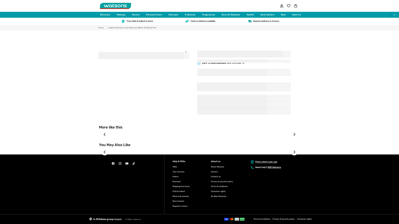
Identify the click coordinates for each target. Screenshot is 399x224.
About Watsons (217, 167)
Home (101, 28)
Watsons (137, 219)
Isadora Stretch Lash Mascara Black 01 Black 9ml (132, 28)
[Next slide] (294, 134)
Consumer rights (218, 191)
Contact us (216, 176)
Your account (178, 172)
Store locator (178, 201)
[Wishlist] (288, 5)
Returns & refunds (181, 196)
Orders (175, 176)
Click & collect (179, 191)
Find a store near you (266, 162)
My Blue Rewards (218, 196)
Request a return (180, 206)
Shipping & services (181, 186)
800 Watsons (274, 167)
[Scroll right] (395, 15)
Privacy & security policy (222, 181)
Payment (177, 181)
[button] (106, 15)
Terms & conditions (219, 186)
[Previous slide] (104, 134)
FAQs (175, 167)
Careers (214, 172)
